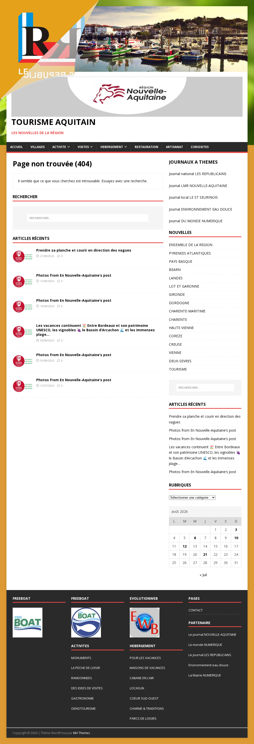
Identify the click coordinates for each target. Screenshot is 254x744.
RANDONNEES (81, 678)
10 (236, 537)
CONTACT (196, 610)
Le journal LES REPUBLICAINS (210, 655)
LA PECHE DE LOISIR (85, 668)
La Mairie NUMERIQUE (205, 675)
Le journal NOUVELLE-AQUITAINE (212, 634)
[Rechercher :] (88, 218)
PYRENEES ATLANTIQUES (190, 253)
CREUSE (175, 344)
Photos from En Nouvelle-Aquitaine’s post (73, 275)
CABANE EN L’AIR (142, 678)
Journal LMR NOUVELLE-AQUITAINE (198, 185)
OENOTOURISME (83, 708)
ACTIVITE (59, 147)
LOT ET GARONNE (184, 286)
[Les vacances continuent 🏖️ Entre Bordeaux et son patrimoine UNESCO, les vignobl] (22, 335)
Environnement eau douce (208, 665)
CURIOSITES (200, 147)
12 (185, 546)
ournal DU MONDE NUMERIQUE (196, 221)
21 (205, 554)
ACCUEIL (16, 147)
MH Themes (81, 733)
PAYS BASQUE (180, 261)
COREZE (175, 336)
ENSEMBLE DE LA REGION (190, 244)
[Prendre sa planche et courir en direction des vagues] (22, 260)
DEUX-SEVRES (180, 361)
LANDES (176, 278)
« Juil (203, 574)
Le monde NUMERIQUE (205, 644)
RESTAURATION (146, 147)
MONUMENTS (81, 658)
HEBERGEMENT (111, 147)
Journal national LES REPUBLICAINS (197, 173)
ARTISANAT (174, 147)
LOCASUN (137, 688)
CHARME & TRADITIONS (147, 708)
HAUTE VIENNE (181, 327)
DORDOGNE (179, 302)
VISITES (83, 147)
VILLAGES (38, 147)
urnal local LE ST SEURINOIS (195, 197)
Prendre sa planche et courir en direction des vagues (83, 250)
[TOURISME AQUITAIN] (127, 69)
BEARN (175, 269)
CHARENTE (178, 319)
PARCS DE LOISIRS (143, 718)
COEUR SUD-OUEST (144, 698)
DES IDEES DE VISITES (87, 688)
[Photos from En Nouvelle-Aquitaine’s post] (22, 285)
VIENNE (175, 352)
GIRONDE (177, 294)
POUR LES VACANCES (145, 658)
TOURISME (178, 369)
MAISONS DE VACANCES (147, 668)
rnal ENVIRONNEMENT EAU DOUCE (203, 209)
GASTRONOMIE (82, 698)
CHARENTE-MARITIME (187, 311)
